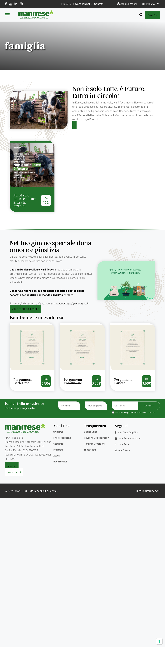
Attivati (57, 455)
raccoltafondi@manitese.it (72, 303)
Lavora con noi (81, 3)
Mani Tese (123, 444)
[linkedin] (16, 4)
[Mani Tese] (35, 17)
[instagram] (21, 4)
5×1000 (64, 3)
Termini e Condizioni (94, 443)
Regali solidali (60, 461)
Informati (58, 449)
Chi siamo (58, 431)
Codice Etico (90, 431)
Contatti (99, 3)
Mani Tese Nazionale (129, 438)
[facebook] (6, 4)
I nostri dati (90, 449)
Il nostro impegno (62, 437)
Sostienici (58, 443)
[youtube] (10, 4)
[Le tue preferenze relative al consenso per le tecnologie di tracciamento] (159, 641)
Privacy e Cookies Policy (96, 437)
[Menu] (7, 15)
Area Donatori (128, 3)
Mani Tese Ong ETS (127, 432)
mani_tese (124, 450)
